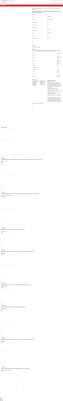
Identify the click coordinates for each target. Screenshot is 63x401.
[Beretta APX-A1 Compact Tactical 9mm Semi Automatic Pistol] (17, 378)
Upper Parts (33, 391)
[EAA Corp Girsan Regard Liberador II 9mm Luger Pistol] (17, 392)
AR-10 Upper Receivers (35, 380)
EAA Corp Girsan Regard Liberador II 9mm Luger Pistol (24, 389)
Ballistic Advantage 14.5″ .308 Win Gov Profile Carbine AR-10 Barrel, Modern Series (16, 284)
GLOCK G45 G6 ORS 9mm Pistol (23, 383)
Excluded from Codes (10, 195)
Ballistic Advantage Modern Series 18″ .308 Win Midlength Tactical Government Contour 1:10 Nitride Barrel (20, 193)
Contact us (49, 379)
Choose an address (11, 0)
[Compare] (2, 152)
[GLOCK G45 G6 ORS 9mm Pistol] (17, 385)
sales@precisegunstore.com (4, 0)
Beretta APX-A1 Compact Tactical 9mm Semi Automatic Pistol (25, 375)
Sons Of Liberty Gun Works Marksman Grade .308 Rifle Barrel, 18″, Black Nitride (15, 368)
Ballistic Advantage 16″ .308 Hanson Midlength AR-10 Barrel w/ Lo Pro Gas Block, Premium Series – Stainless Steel (21, 159)
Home (33, 8)
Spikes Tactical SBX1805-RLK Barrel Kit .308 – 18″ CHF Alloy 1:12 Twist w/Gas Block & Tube (17, 251)
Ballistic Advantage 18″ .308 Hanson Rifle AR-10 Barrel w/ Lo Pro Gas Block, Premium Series (17, 339)
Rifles (33, 376)
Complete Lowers (34, 387)
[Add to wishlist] (6, 152)
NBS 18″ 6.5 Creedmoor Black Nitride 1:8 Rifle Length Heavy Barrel (13, 306)
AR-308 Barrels (36, 8)
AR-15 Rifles (34, 379)
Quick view (4, 152)
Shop (48, 376)
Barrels (44, 103)
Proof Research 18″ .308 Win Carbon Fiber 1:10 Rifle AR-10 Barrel (12, 229)
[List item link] (8, 382)
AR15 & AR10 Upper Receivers (36, 384)
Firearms (33, 375)
